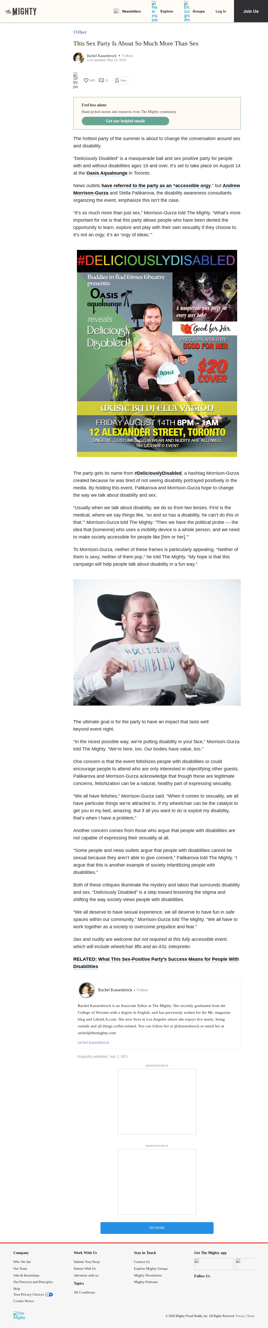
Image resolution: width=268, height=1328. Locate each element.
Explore (166, 11)
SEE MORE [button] (157, 1228)
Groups (199, 11)
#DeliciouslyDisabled (158, 473)
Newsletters (131, 11)
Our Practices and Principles (33, 1282)
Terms (251, 1316)
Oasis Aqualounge (106, 173)
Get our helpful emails (125, 121)
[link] (21, 11)
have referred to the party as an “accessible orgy (156, 185)
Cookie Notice (23, 1301)
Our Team (20, 1268)
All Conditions (84, 1292)
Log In (221, 11)
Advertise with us (86, 1275)
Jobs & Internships (26, 1275)
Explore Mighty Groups (151, 1268)
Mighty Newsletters (148, 1275)
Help (16, 1289)
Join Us (251, 11)
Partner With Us (85, 1268)
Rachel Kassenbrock (102, 56)
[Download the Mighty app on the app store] (213, 1264)
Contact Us (142, 1262)
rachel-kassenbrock (93, 1042)
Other (80, 32)
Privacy (240, 1316)
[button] (127, 56)
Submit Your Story (87, 1262)
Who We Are (22, 1262)
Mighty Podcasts (146, 1282)
